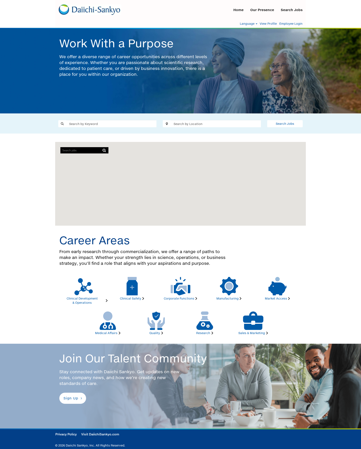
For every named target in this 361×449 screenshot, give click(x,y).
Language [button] (247, 23)
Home (238, 10)
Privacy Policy (66, 434)
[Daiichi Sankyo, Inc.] (89, 9)
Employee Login (291, 23)
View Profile (268, 23)
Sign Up (71, 398)
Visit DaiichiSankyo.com (100, 434)
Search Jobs (292, 10)
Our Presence (262, 10)
